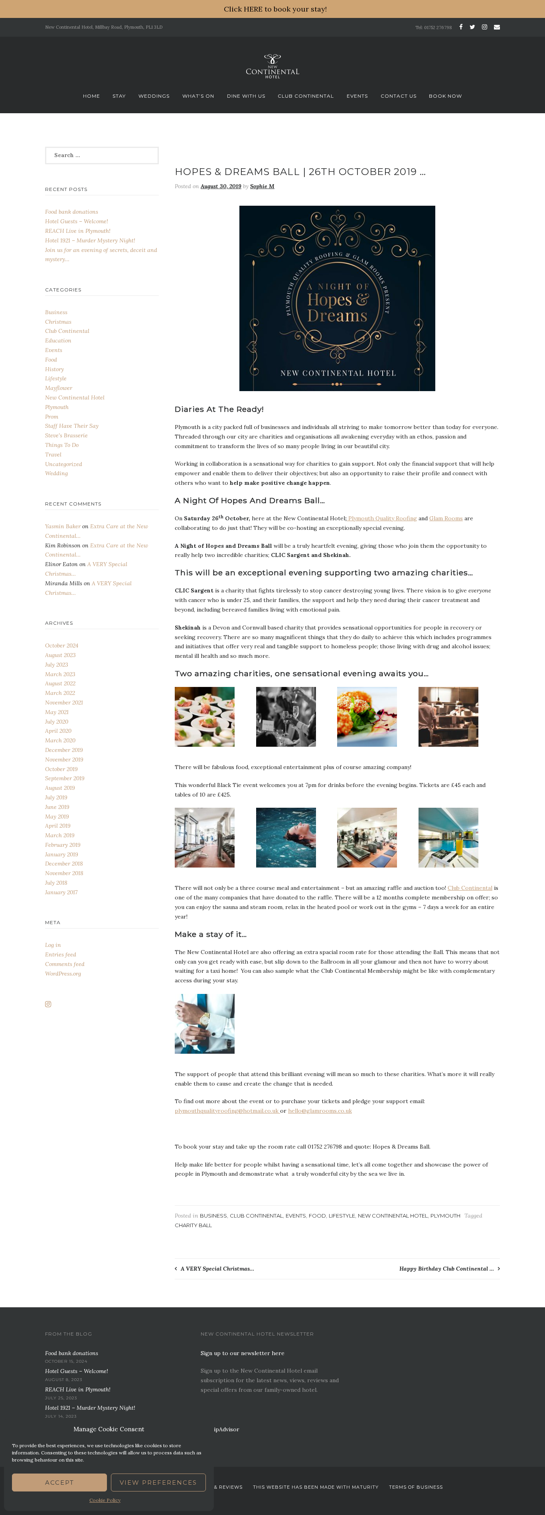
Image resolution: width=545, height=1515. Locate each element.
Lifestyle (342, 1215)
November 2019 (64, 759)
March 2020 (60, 740)
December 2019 (64, 750)
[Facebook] (461, 26)
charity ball (193, 1225)
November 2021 (64, 702)
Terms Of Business (416, 1487)
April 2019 (58, 825)
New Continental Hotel (393, 1215)
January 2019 (61, 854)
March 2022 (60, 693)
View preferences (158, 1482)
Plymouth (445, 1215)
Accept (59, 1482)
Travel (53, 454)
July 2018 (56, 882)
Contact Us (399, 96)
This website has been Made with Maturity (316, 1487)
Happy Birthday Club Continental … (446, 1268)
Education (58, 340)
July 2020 (56, 721)
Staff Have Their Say (72, 425)
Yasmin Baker (63, 526)
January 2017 (61, 892)
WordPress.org (63, 973)
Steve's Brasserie (66, 435)
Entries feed (60, 954)
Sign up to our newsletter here (242, 1353)
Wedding (56, 473)
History (54, 369)
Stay (119, 96)
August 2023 (60, 655)
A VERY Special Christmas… (217, 1268)
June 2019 (57, 807)
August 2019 (60, 787)
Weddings (154, 96)
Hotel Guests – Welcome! (76, 221)
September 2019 (65, 778)
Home (91, 96)
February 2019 (63, 844)
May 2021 (57, 712)
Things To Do (62, 445)
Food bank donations (71, 211)
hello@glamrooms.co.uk (320, 1110)
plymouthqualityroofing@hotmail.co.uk (227, 1110)
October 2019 (61, 769)
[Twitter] (472, 26)
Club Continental (306, 96)
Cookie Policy (104, 1500)
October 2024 (61, 645)
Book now (445, 96)
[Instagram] (484, 26)
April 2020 (58, 730)
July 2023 (56, 664)
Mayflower (58, 388)
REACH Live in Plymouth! (78, 230)
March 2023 (60, 674)
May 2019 (57, 816)
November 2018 (64, 873)
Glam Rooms (446, 518)
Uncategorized (63, 464)
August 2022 (60, 683)
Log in (53, 944)
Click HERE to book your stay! (275, 9)
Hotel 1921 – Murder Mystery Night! (90, 240)
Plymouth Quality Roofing (382, 518)
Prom (51, 416)
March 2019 (60, 835)
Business (213, 1215)
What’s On (198, 96)
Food (317, 1215)
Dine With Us (246, 96)
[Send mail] (495, 26)
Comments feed (65, 964)
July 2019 (56, 797)
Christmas (58, 321)
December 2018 (64, 863)
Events (357, 96)
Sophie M (262, 186)
